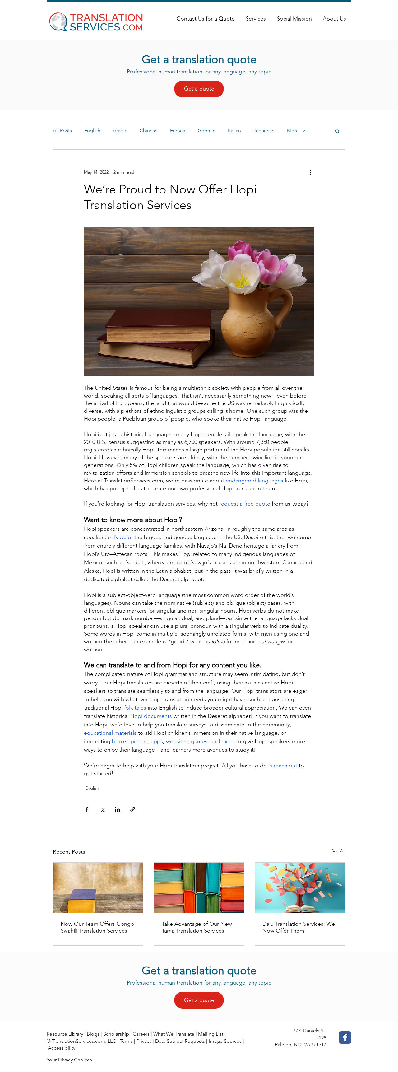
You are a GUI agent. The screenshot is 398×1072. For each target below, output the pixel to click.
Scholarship (116, 1034)
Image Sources (225, 1041)
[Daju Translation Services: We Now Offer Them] (300, 888)
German (206, 130)
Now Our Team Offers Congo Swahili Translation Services (97, 927)
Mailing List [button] (210, 1034)
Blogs (93, 1034)
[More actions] (310, 172)
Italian (234, 130)
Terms (126, 1041)
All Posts (62, 130)
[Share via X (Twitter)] (102, 809)
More (293, 130)
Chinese (149, 130)
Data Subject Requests (180, 1041)
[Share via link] (133, 809)
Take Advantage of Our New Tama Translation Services (197, 927)
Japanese (264, 130)
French (177, 130)
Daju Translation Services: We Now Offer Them (298, 927)
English (92, 130)
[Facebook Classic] (345, 1037)
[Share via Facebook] (87, 809)
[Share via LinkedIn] (117, 809)
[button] (337, 130)
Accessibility (61, 1048)
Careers (141, 1034)
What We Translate (173, 1034)
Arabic (120, 130)
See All (338, 851)
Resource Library (65, 1034)
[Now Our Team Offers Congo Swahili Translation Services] (98, 888)
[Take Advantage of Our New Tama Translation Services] (199, 888)
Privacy (144, 1041)
